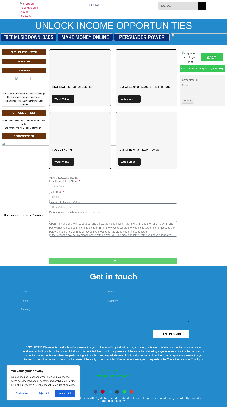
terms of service (113, 376)
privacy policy (113, 370)
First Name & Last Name (64, 181)
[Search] (202, 6)
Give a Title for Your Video (64, 202)
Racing (94, 5)
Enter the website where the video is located (75, 212)
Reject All (43, 393)
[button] (95, 392)
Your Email (56, 191)
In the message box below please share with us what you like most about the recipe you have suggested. (110, 235)
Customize (22, 393)
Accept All (65, 393)
